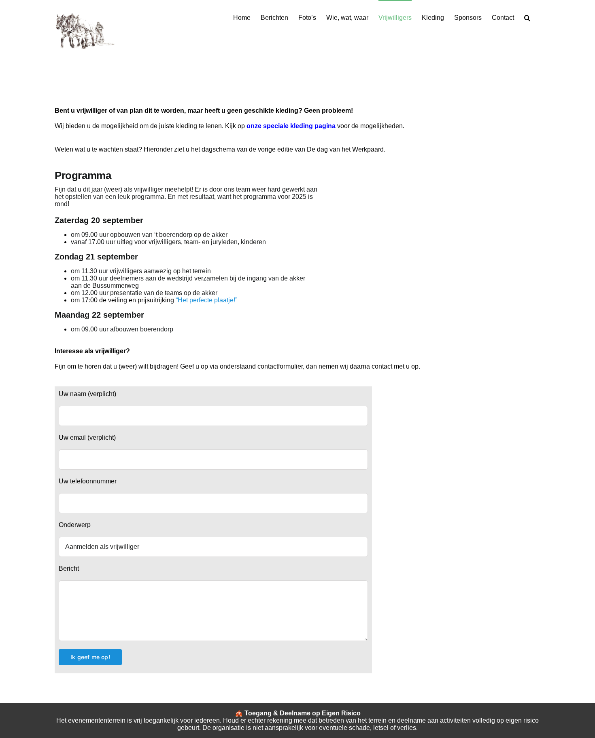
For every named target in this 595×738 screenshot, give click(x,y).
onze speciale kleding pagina (291, 125)
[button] (527, 17)
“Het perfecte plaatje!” (206, 300)
